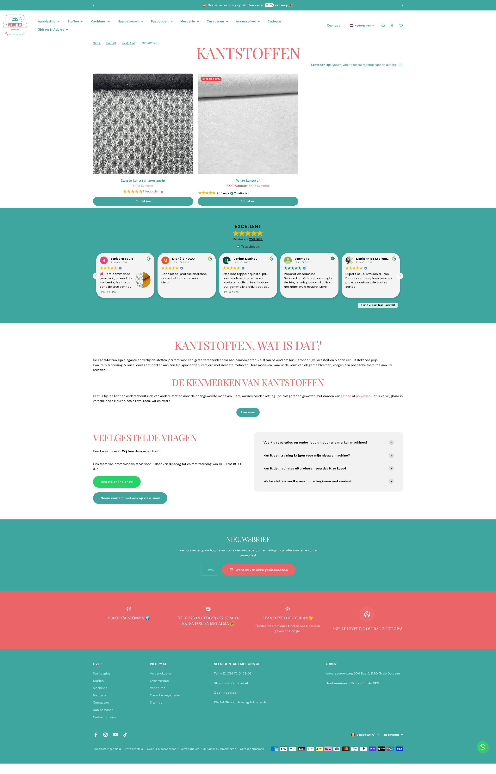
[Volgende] (402, 5)
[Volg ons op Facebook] (95, 734)
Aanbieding (47, 21)
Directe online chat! (117, 482)
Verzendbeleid (189, 749)
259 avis (256, 239)
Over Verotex (160, 681)
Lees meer (248, 412)
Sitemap (156, 702)
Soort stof (128, 42)
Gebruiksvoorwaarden (162, 749)
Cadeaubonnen (104, 717)
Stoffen (73, 21)
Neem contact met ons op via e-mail (130, 498)
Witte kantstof (248, 180)
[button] (362, 25)
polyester (363, 396)
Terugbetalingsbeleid (107, 749)
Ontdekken (143, 201)
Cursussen (215, 21)
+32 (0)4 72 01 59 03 (236, 673)
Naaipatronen (129, 21)
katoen (346, 396)
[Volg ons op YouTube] (115, 734)
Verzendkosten (161, 673)
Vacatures (157, 688)
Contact (333, 25)
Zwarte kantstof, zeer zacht (143, 180)
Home (97, 42)
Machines (98, 21)
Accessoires (246, 21)
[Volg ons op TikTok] (125, 734)
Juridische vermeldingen (219, 749)
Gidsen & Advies (51, 29)
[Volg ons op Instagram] (105, 734)
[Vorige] (93, 5)
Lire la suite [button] (108, 292)
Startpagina (102, 673)
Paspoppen (160, 21)
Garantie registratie (165, 695)
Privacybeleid (134, 749)
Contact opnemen (252, 749)
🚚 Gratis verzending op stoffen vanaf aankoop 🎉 (248, 5)
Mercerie (187, 21)
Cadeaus (275, 21)
